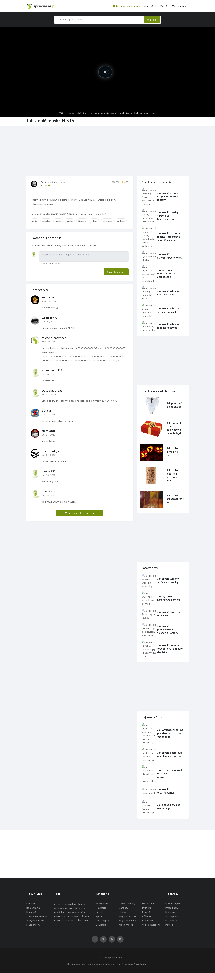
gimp (82, 908)
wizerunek (107, 221)
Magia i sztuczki (128, 916)
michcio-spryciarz (54, 337)
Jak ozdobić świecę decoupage (168, 806)
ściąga (85, 916)
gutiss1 (46, 410)
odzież (94, 221)
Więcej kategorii (151, 924)
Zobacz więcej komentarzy (79, 513)
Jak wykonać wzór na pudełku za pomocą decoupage (170, 733)
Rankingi (31, 912)
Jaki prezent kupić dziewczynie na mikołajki (174, 428)
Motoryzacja (149, 903)
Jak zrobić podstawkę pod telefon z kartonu (167, 629)
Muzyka (146, 907)
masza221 (48, 491)
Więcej (163, 6)
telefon (82, 904)
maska (58, 221)
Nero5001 (48, 431)
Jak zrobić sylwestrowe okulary (169, 256)
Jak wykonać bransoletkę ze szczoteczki (166, 273)
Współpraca (172, 916)
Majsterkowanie (127, 920)
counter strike (73, 920)
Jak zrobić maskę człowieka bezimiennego (167, 216)
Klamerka (46, 185)
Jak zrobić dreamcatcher (165, 791)
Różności (147, 916)
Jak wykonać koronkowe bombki (168, 598)
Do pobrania (33, 907)
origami (58, 904)
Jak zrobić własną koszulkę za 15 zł (168, 292)
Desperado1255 (52, 390)
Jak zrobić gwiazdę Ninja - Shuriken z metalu (168, 196)
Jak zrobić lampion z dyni (173, 452)
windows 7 (74, 916)
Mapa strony (33, 924)
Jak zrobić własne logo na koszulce (168, 326)
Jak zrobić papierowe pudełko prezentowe (169, 754)
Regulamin (171, 920)
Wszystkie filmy (35, 920)
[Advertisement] (107, 150)
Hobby (122, 912)
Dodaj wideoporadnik (127, 6)
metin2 (73, 908)
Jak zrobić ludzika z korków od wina (173, 475)
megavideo (60, 916)
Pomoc (169, 924)
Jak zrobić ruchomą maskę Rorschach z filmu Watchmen (169, 237)
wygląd (69, 221)
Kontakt (30, 903)
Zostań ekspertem (36, 916)
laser (85, 920)
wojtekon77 (49, 317)
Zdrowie (146, 912)
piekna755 (48, 471)
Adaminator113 (52, 370)
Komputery (102, 903)
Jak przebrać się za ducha (174, 405)
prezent (58, 920)
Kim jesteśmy (172, 903)
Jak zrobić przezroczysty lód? (175, 499)
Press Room (172, 907)
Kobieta (100, 912)
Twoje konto (179, 6)
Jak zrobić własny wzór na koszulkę (168, 310)
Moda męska (126, 924)
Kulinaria (101, 907)
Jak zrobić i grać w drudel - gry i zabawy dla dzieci (170, 649)
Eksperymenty (127, 903)
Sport (99, 916)
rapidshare (60, 912)
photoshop (70, 904)
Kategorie (148, 6)
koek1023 (48, 297)
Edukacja (101, 924)
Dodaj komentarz (116, 272)
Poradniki (147, 920)
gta (83, 912)
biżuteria (82, 221)
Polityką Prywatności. (136, 963)
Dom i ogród (103, 920)
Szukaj (153, 19)
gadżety (121, 221)
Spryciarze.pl (115, 957)
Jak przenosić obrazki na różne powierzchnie (170, 773)
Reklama (170, 912)
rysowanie (73, 912)
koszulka (46, 221)
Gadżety (123, 907)
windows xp (60, 908)
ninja (34, 221)
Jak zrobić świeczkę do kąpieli (169, 613)
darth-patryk (50, 451)
